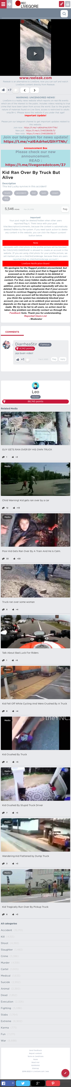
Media (7, 416)
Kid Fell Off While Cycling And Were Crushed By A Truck (34, 704)
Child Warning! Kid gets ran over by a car (25, 500)
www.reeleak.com (35, 78)
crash (55, 193)
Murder (5, 963)
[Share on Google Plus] (38, 1083)
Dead (4, 995)
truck (7, 193)
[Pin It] (53, 1083)
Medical (5, 976)
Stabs (4, 1015)
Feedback (15, 313)
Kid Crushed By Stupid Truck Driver (22, 805)
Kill (3, 937)
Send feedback (35, 1050)
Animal (5, 989)
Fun (3, 1034)
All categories (9, 924)
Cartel (4, 969)
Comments (12, 332)
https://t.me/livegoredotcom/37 (35, 165)
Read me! (35, 1062)
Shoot (4, 943)
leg (6, 199)
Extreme (6, 1021)
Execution (7, 1002)
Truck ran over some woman (18, 602)
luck (44, 193)
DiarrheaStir (26, 344)
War (3, 1041)
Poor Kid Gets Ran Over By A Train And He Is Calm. (31, 551)
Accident (6, 930)
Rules (35, 1059)
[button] (35, 54)
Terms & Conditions (35, 1056)
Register (67, 4)
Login (61, 4)
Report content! (35, 1053)
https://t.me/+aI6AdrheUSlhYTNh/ (41, 128)
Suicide (5, 982)
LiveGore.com (38, 1071)
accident (21, 193)
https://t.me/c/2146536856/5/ (40, 131)
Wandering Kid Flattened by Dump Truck (25, 856)
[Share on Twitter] (23, 1083)
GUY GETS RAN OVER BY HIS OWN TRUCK (27, 450)
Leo (35, 392)
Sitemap (35, 1068)
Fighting (6, 1008)
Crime (4, 956)
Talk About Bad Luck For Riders (20, 653)
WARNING (35, 1065)
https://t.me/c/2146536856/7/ (41, 134)
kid (34, 193)
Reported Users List (35, 316)
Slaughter (7, 950)
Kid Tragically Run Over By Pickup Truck (25, 907)
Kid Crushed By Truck (14, 754)
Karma (5, 1028)
